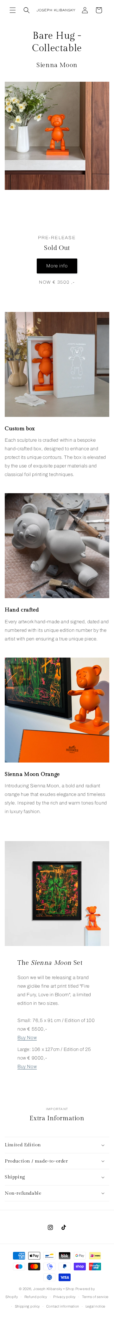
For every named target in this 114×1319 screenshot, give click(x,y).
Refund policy (35, 1297)
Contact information (62, 1306)
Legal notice (95, 1306)
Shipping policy (27, 1306)
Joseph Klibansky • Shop (53, 1289)
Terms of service (95, 1297)
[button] (13, 10)
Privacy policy (64, 1297)
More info (57, 265)
